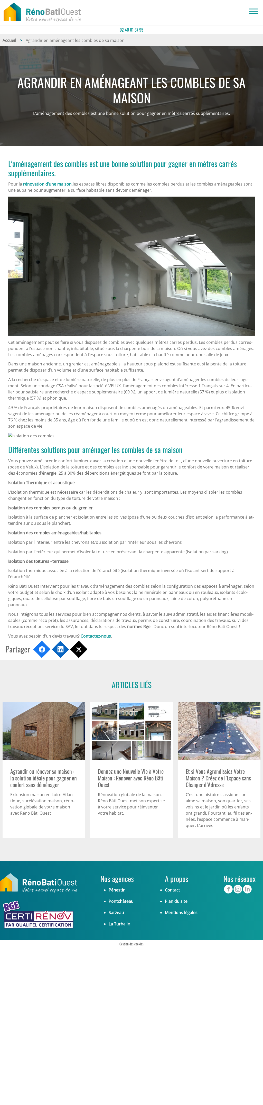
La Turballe (119, 924)
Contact (172, 890)
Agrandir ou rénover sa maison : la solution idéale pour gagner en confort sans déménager (43, 778)
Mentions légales (181, 912)
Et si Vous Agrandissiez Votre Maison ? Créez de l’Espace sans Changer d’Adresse (218, 778)
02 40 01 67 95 (131, 30)
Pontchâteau (121, 901)
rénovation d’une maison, (48, 184)
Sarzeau (116, 912)
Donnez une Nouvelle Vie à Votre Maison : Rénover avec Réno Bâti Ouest (131, 778)
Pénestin (117, 890)
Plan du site (176, 901)
